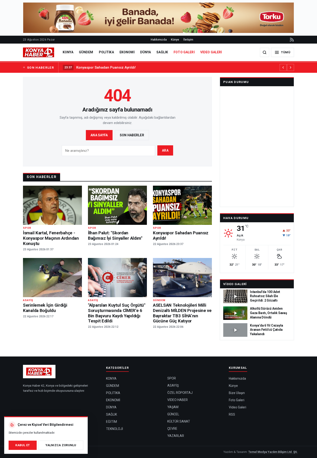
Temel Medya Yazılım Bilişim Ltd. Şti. (273, 452)
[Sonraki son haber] (290, 67)
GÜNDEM (86, 52)
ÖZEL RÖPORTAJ (180, 392)
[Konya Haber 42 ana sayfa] (39, 52)
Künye (175, 39)
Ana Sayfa (99, 135)
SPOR (171, 378)
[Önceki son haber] (283, 67)
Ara (165, 150)
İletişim (188, 39)
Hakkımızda (159, 39)
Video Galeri (235, 284)
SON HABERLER (40, 67)
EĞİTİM (111, 421)
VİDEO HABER (177, 400)
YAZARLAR (175, 436)
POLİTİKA (106, 52)
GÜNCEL (173, 414)
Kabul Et (22, 445)
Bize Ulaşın (237, 393)
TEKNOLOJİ (114, 429)
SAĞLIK (162, 52)
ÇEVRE (172, 428)
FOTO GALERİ (184, 52)
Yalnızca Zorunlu (60, 445)
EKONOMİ (127, 52)
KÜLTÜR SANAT (178, 421)
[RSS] (291, 39)
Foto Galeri (236, 400)
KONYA (68, 52)
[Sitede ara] (264, 52)
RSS (232, 414)
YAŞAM (172, 407)
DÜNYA (145, 52)
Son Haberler (132, 135)
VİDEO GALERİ (211, 52)
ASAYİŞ (173, 385)
